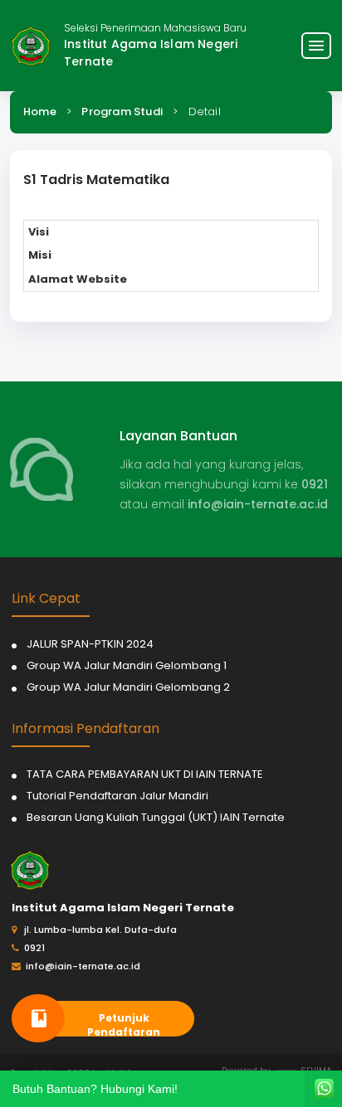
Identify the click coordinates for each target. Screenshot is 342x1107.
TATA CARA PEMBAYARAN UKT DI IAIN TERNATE (145, 774)
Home (39, 111)
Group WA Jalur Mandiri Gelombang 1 (127, 665)
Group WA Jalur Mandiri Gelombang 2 (128, 687)
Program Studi (122, 111)
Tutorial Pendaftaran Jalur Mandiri (117, 796)
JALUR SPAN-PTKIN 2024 (90, 644)
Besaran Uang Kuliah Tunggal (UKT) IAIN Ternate (156, 817)
